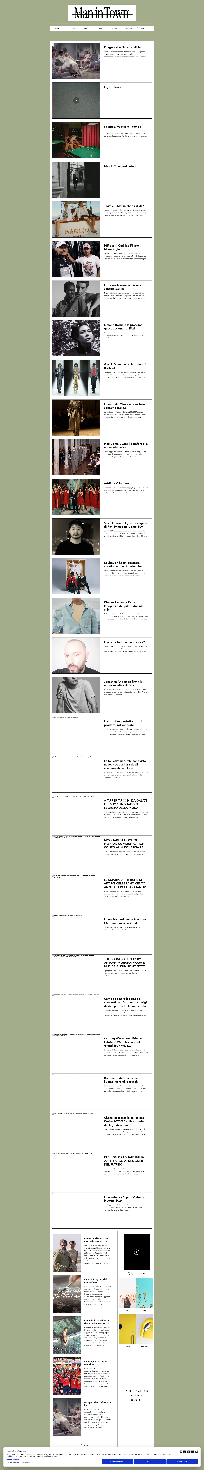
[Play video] (136, 1252)
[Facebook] (139, 1400)
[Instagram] (135, 1400)
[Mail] (132, 1400)
